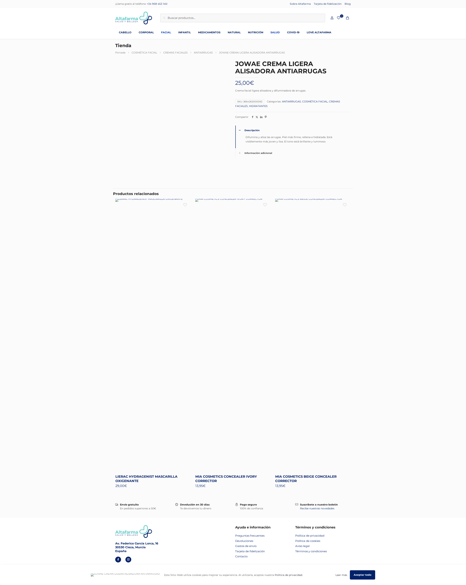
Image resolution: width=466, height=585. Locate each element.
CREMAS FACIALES (175, 52)
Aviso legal (302, 546)
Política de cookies (307, 541)
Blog (348, 3)
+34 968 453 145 (157, 3)
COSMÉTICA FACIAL (144, 52)
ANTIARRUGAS (203, 52)
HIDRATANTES (258, 106)
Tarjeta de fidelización (327, 3)
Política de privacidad (309, 535)
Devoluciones (244, 541)
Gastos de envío (245, 546)
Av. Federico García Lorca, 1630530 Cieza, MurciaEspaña (136, 547)
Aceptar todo (362, 574)
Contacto (241, 556)
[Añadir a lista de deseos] (185, 211)
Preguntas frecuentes (249, 535)
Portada (120, 52)
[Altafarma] (133, 18)
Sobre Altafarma (300, 3)
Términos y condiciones (311, 551)
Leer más (341, 575)
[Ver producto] (185, 204)
